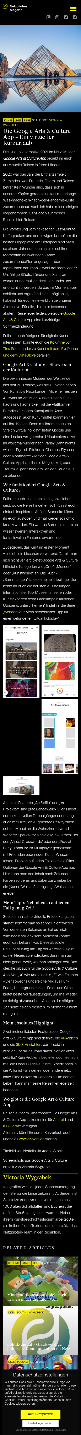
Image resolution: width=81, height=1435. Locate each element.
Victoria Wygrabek (27, 1177)
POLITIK (21, 1313)
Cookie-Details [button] (23, 1430)
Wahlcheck (36, 1313)
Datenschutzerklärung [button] (42, 1430)
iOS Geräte (12, 1126)
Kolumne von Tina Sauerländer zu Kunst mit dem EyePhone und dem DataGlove (40, 349)
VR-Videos (69, 1038)
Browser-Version (30, 1139)
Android (59, 1120)
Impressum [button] (60, 1430)
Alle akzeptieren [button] (40, 1414)
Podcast (22, 1362)
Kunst (8, 121)
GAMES (26, 1263)
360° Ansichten (28, 1045)
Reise (27, 121)
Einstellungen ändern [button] (40, 1423)
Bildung (13, 1263)
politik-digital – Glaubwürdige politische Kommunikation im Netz (38, 1346)
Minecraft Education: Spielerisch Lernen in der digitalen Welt (36, 1297)
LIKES (18, 121)
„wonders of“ (13, 612)
